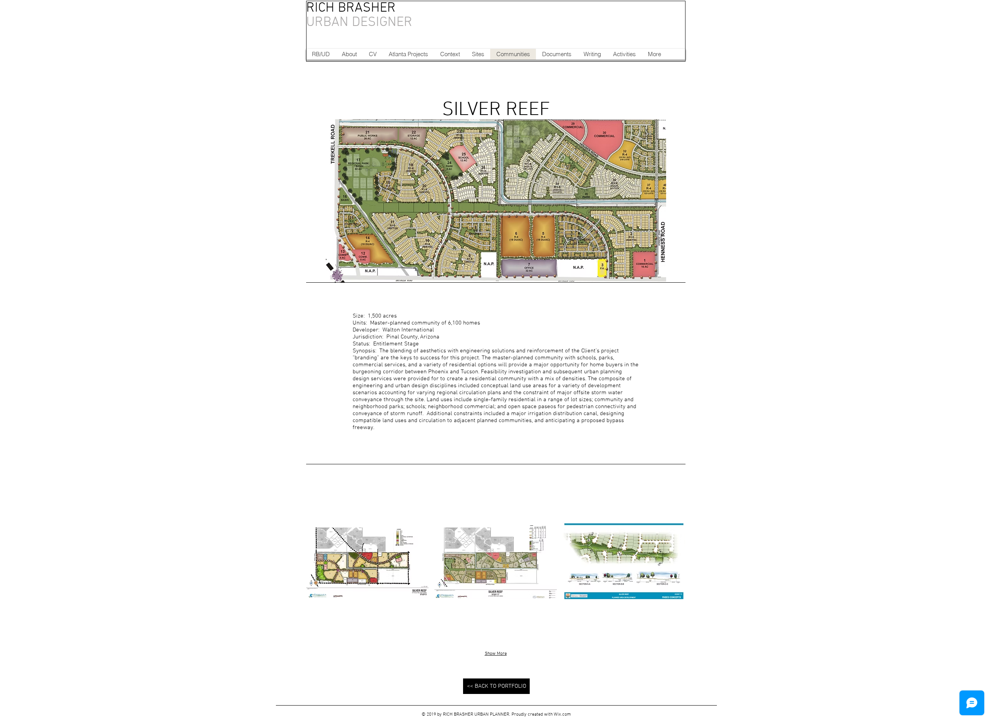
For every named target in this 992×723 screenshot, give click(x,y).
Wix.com (562, 714)
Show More (496, 653)
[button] (367, 561)
